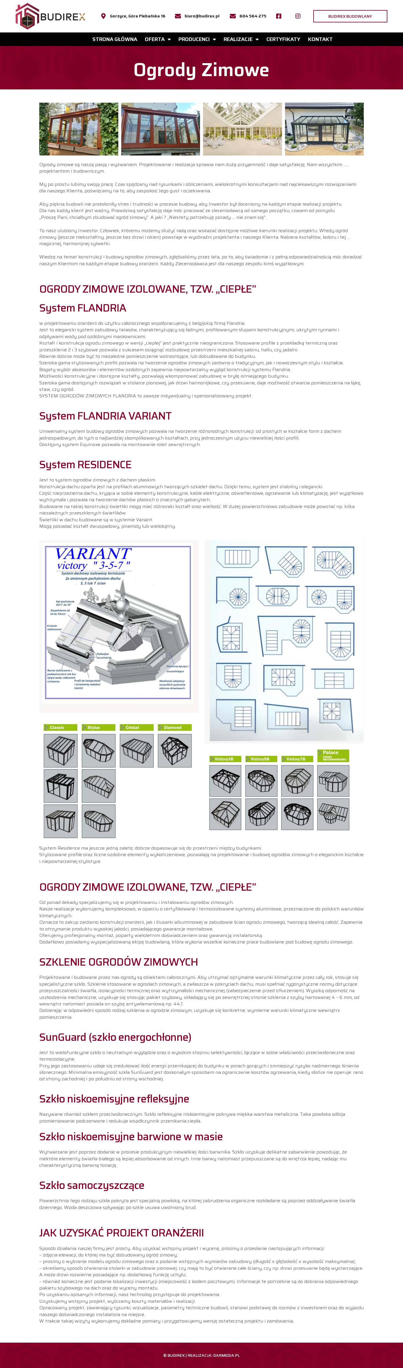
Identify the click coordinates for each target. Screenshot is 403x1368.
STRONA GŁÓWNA (114, 39)
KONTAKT (320, 39)
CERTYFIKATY (283, 39)
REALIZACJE (238, 39)
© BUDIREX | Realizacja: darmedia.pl (201, 1355)
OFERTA (155, 39)
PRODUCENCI (194, 39)
